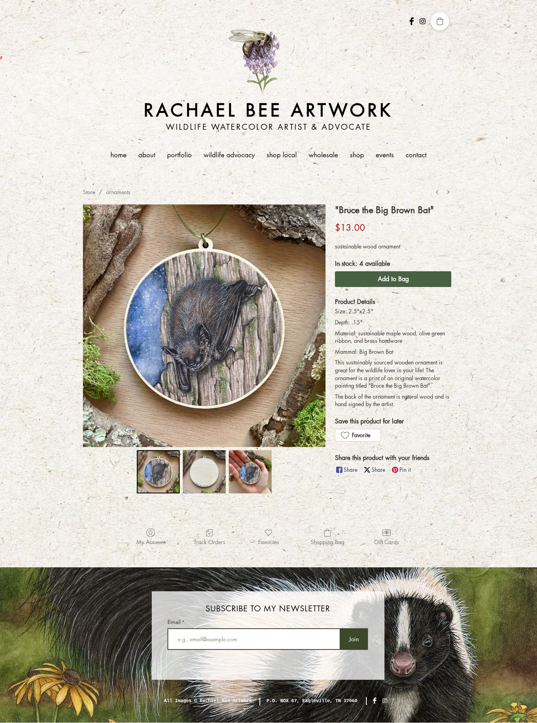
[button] (179, 155)
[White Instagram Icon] (385, 700)
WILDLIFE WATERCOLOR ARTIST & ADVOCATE (268, 127)
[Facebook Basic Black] (412, 21)
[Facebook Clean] (374, 700)
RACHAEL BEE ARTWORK (269, 110)
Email (174, 622)
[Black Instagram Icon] (423, 21)
